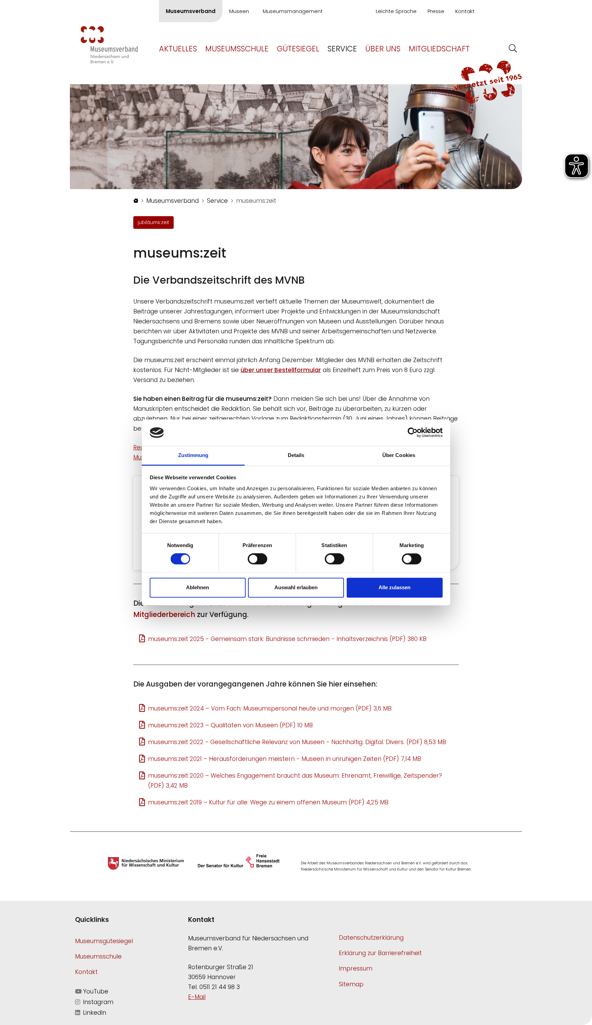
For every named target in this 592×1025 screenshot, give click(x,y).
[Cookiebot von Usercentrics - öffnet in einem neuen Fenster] (413, 433)
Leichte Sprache (396, 11)
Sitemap (351, 984)
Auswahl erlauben (296, 587)
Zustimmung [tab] (193, 455)
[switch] (257, 559)
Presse (436, 11)
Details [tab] (296, 455)
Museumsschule (98, 956)
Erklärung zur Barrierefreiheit (380, 953)
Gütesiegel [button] (298, 48)
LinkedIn (93, 1013)
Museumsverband (190, 11)
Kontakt (464, 11)
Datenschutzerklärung (371, 938)
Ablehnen (197, 587)
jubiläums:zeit (153, 222)
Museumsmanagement (293, 11)
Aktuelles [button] (178, 48)
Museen (239, 11)
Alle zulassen (394, 587)
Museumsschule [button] (237, 48)
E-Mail (197, 997)
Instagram (97, 1002)
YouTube (95, 991)
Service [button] (342, 48)
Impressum (355, 968)
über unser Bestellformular (281, 370)
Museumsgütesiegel (104, 941)
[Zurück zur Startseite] (109, 44)
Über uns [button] (382, 48)
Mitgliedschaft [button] (439, 48)
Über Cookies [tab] (398, 455)
